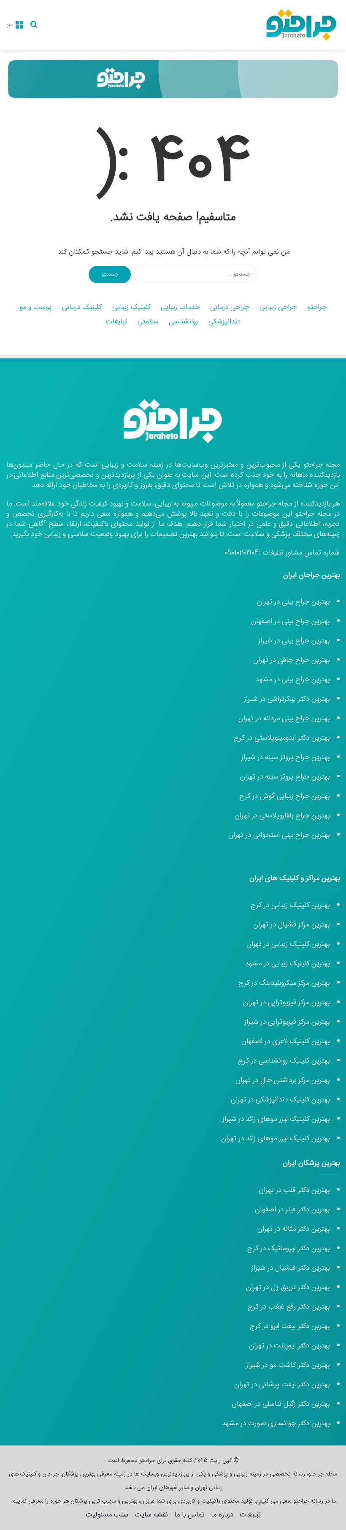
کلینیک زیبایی (131, 307)
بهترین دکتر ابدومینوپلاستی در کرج (282, 738)
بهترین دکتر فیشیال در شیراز (290, 1268)
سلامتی (148, 322)
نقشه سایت (151, 1515)
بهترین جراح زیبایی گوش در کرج (284, 796)
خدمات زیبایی (180, 307)
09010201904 (242, 553)
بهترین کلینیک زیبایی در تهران (288, 944)
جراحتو (317, 307)
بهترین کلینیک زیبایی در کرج (290, 905)
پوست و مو (35, 307)
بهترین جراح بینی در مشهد (293, 680)
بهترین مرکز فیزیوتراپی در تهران (286, 1002)
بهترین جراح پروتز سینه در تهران (285, 777)
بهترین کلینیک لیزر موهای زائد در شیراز (276, 1119)
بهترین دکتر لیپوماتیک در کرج (288, 1248)
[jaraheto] (301, 25)
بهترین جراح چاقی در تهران (291, 660)
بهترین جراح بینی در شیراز (294, 641)
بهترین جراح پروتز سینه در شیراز (285, 757)
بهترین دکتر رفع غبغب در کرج (289, 1307)
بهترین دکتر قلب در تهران (294, 1190)
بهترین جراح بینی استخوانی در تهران (278, 835)
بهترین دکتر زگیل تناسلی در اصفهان (281, 1404)
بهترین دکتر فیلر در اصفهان (292, 1210)
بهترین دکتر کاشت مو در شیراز (288, 1365)
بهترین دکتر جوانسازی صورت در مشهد (276, 1423)
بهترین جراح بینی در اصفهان (290, 621)
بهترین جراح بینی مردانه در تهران (284, 718)
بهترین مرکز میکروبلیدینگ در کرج (284, 983)
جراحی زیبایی (278, 307)
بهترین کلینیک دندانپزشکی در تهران (280, 1100)
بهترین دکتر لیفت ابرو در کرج (290, 1326)
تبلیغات (116, 322)
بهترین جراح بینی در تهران (293, 602)
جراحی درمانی (229, 307)
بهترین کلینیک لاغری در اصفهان (285, 1041)
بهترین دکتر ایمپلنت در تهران (289, 1346)
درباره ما (222, 1515)
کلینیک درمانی (82, 307)
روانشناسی (183, 322)
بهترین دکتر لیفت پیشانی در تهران (282, 1385)
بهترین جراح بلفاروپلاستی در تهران (282, 816)
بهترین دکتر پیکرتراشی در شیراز (287, 699)
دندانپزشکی (224, 322)
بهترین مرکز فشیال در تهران (291, 925)
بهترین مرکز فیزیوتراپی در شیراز (287, 1022)
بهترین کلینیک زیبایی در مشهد (287, 964)
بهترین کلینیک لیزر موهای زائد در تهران (275, 1139)
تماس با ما (189, 1515)
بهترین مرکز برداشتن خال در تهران (282, 1080)
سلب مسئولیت (107, 1515)
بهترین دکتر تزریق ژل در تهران (288, 1287)
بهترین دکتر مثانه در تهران (293, 1229)
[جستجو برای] (34, 28)
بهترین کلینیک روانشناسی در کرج (284, 1061)
